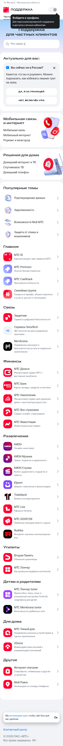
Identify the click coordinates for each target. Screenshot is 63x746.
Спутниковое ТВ (13, 167)
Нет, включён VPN (32, 100)
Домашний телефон (16, 172)
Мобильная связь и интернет (20, 121)
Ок (56, 717)
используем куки (18, 715)
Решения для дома (21, 155)
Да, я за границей (31, 91)
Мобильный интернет (17, 135)
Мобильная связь (14, 130)
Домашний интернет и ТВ (19, 162)
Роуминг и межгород (16, 140)
